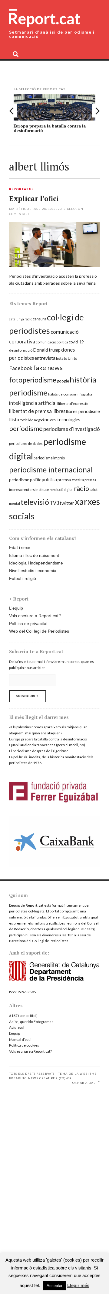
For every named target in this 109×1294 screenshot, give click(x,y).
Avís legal (16, 1027)
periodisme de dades (26, 443)
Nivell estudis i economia (32, 570)
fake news (48, 367)
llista (14, 419)
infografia (84, 394)
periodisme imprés (49, 458)
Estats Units (66, 358)
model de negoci (32, 420)
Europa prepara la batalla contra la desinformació (50, 128)
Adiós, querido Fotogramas (31, 1021)
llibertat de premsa (30, 411)
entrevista (45, 358)
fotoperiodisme (32, 380)
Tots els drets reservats (32, 1073)
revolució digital (61, 489)
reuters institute (35, 489)
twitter (67, 503)
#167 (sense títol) (23, 1015)
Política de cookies (24, 1045)
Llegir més (78, 1285)
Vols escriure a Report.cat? (35, 615)
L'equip (16, 608)
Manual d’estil (20, 1039)
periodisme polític (25, 479)
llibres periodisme (83, 411)
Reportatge (21, 189)
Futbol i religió (22, 578)
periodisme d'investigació (71, 429)
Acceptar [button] (54, 1285)
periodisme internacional (51, 469)
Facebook (20, 368)
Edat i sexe (19, 547)
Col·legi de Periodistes (50, 940)
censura (39, 319)
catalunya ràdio (20, 319)
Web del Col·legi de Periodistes (39, 631)
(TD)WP (65, 1078)
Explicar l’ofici (34, 198)
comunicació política (52, 342)
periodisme (26, 428)
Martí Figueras (23, 208)
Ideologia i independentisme (36, 563)
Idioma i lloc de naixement (34, 555)
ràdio (81, 488)
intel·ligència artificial (33, 403)
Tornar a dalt (83, 1082)
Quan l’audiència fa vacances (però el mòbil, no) (47, 745)
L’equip (14, 1033)
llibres (58, 411)
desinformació (20, 350)
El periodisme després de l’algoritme (38, 751)
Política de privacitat (28, 623)
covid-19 (76, 342)
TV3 (54, 503)
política (49, 479)
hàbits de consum (62, 394)
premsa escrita (71, 479)
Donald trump (47, 349)
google (63, 381)
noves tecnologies (62, 419)
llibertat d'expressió (72, 403)
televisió (35, 501)
